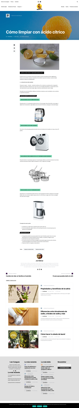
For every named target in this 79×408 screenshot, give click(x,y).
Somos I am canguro (5, 1)
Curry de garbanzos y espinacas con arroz (30, 367)
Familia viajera (4, 6)
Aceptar (34, 406)
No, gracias (39, 406)
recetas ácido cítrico (40, 249)
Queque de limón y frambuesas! (14, 382)
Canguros (19, 6)
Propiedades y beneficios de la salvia (55, 289)
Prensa (12, 1)
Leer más (68, 404)
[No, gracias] (77, 405)
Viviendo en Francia (12, 6)
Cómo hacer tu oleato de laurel (53, 334)
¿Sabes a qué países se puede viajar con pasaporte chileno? (47, 368)
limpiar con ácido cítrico (28, 249)
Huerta (67, 6)
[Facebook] (40, 1)
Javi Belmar (10, 36)
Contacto (16, 1)
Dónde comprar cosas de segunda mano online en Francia (47, 378)
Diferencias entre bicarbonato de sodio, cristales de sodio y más (54, 312)
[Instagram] (38, 1)
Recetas (62, 6)
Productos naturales (74, 6)
